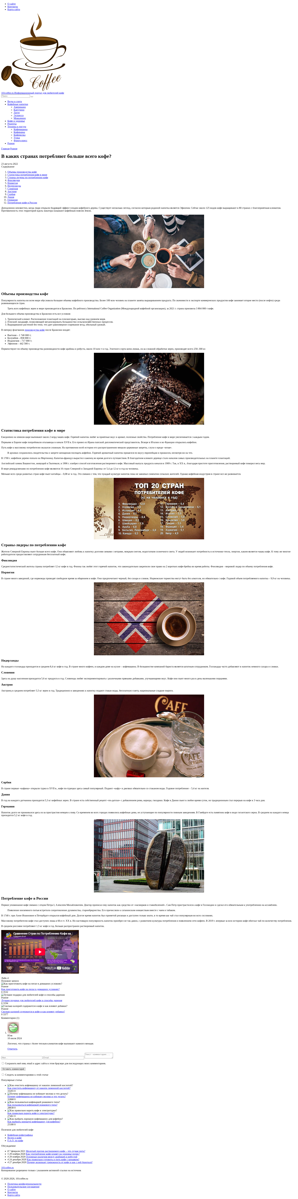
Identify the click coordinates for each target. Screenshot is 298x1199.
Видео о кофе (14, 1137)
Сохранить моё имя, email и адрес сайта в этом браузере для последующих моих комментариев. (55, 1063)
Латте (17, 112)
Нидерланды (14, 186)
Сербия (11, 194)
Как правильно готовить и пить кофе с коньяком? (53, 1159)
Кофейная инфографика (20, 1135)
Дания (10, 197)
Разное (11, 143)
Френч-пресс (20, 140)
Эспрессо (19, 115)
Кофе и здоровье (16, 121)
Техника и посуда (16, 126)
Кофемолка (19, 135)
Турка (17, 137)
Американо (20, 107)
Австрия (11, 191)
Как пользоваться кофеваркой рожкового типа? (32, 1105)
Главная (5, 148)
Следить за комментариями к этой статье (26, 1074)
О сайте (11, 3)
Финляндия (13, 180)
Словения (12, 188)
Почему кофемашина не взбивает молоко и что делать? (36, 1096)
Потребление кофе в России (22, 202)
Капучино (19, 109)
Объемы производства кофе (22, 172)
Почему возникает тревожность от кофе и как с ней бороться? (60, 1162)
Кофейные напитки (17, 104)
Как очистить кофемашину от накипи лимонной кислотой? (38, 1088)
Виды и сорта (14, 101)
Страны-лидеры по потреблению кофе (27, 177)
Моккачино (20, 118)
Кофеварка (19, 132)
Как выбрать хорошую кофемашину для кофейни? (33, 1121)
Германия (12, 200)
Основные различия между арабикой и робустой (51, 1156)
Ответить (12, 1049)
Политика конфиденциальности (24, 1184)
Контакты (12, 6)
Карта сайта (13, 9)
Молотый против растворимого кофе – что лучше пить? (55, 1151)
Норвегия (12, 183)
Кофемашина (20, 129)
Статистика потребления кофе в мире (27, 174)
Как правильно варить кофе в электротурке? (30, 1113)
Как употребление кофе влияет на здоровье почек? (53, 1154)
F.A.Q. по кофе (15, 1140)
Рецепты (12, 123)
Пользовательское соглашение (23, 1186)
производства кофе (35, 330)
